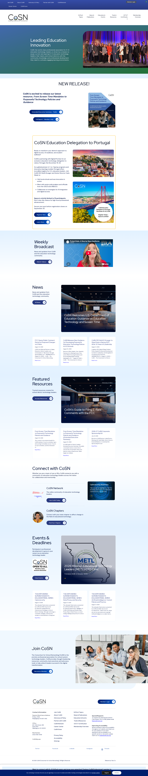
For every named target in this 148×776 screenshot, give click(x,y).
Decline (117, 773)
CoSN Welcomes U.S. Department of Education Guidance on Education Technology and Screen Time (86, 318)
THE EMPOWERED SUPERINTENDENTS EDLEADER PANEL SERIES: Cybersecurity (44, 597)
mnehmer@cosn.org (105, 735)
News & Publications (90, 16)
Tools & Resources (113, 16)
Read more (37, 360)
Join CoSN (10, 2)
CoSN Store (24, 6)
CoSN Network (62, 2)
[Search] (140, 2)
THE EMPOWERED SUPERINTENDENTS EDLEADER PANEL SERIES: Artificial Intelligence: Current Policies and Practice (102, 598)
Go (91, 495)
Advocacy (105, 383)
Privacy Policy (58, 735)
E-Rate (110, 383)
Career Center (13, 6)
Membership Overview (137, 16)
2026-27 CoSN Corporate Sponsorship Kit (101, 432)
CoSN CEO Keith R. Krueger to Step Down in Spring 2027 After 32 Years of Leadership (102, 342)
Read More (65, 326)
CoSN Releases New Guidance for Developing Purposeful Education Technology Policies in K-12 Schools (73, 343)
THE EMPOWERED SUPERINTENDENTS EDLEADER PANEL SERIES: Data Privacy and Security (72, 597)
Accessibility (58, 738)
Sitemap (57, 741)
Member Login (131, 2)
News (37, 287)
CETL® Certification (124, 17)
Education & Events (101, 16)
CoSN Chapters (55, 510)
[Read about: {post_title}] (88, 308)
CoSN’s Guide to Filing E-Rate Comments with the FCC (82, 411)
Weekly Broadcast (44, 244)
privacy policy (96, 773)
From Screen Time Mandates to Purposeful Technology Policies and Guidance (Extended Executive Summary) (73, 435)
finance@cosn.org (97, 721)
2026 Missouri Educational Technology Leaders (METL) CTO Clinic (88, 567)
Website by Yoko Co (110, 760)
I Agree (106, 773)
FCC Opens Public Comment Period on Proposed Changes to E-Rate (45, 342)
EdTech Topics (80, 16)
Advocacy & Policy (34, 2)
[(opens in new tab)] (93, 163)
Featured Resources (42, 381)
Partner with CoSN (48, 2)
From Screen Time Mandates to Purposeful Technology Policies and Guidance (45, 433)
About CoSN (20, 2)
